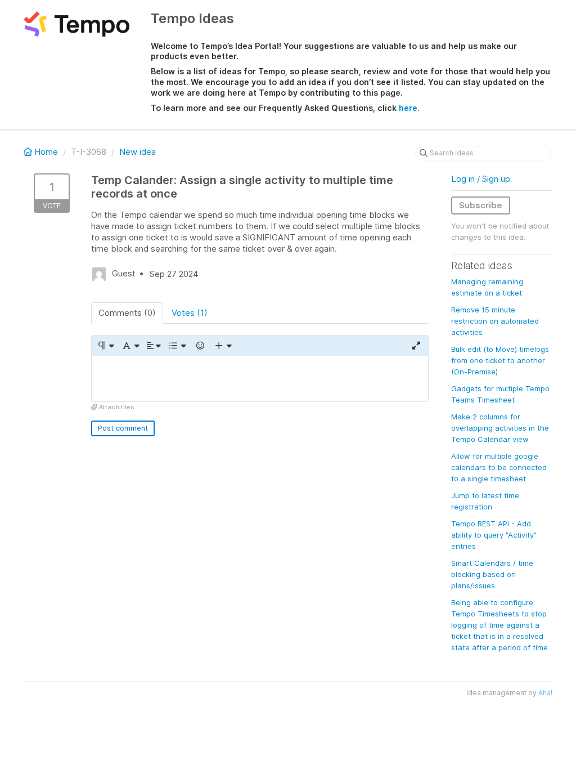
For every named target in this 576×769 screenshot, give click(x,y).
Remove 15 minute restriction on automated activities (495, 321)
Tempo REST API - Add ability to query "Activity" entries (494, 535)
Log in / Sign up (480, 178)
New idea (137, 151)
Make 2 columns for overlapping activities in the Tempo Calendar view (500, 428)
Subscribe (480, 205)
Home (46, 151)
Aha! (545, 692)
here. (409, 108)
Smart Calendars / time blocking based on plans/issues (492, 574)
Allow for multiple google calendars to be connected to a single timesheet (499, 467)
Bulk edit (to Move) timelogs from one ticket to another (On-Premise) (500, 360)
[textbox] (260, 378)
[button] (105, 346)
